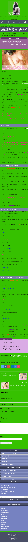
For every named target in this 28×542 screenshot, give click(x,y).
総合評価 (3, 508)
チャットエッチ (4, 516)
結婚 (26, 356)
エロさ (2, 520)
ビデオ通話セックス (5, 512)
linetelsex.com (14, 538)
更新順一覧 (5, 461)
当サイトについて (5, 485)
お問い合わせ (4, 493)
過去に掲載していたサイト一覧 (8, 487)
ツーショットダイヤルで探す (8, 473)
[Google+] (8, 366)
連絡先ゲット (4, 518)
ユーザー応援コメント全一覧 (7, 491)
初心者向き (3, 522)
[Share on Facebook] (5, 366)
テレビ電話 (19, 355)
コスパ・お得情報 (5, 526)
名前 (14, 437)
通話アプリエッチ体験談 (7, 464)
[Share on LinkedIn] (12, 366)
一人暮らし (17, 356)
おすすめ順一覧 (5, 455)
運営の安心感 (4, 528)
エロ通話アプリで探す (7, 476)
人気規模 (3, 524)
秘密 (24, 356)
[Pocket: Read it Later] (18, 366)
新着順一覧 (5, 458)
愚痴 (21, 356)
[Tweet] (2, 366)
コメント (2, 421)
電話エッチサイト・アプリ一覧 (9, 453)
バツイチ (13, 356)
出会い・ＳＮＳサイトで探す (8, 479)
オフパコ (3, 514)
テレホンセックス (5, 510)
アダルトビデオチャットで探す (9, 470)
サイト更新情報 (4, 489)
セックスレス (14, 355)
